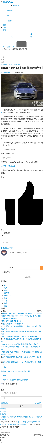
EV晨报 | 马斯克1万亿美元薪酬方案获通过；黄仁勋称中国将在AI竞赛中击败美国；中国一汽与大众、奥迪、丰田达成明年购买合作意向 (21, 316)
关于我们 (3, 417)
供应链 (6, 293)
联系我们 (3, 412)
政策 (5, 298)
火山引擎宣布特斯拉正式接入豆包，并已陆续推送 (20, 336)
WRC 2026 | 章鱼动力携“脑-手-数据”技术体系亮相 (20, 344)
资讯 (8, 47)
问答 (5, 306)
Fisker (13, 64)
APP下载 (16, 5)
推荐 (5, 285)
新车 (5, 288)
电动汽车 (7, 64)
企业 (14, 47)
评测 (5, 290)
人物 (5, 301)
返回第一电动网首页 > (9, 166)
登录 (21, 406)
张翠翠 (11, 72)
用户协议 (32, 417)
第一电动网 (5, 72)
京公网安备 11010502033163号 (16, 424)
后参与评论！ (7, 248)
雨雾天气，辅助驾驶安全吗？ (12, 321)
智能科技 (7, 296)
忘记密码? (38, 403)
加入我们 (25, 417)
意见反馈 (3, 414)
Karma (17, 64)
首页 (3, 47)
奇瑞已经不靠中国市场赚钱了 (12, 324)
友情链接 (39, 417)
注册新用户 (5, 403)
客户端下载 (11, 417)
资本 (5, 303)
